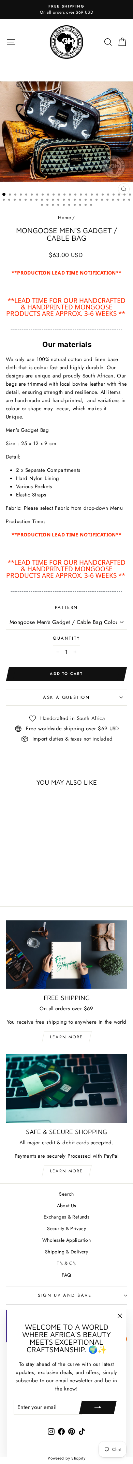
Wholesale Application (66, 1240)
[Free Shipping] (66, 954)
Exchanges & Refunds (66, 1216)
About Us (66, 1205)
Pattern (66, 607)
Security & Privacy (66, 1228)
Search (66, 1193)
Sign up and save (65, 1295)
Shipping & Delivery (66, 1251)
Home (64, 217)
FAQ (66, 1275)
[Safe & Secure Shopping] (66, 1088)
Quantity (66, 638)
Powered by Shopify (66, 1458)
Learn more (66, 1037)
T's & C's (66, 1263)
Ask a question (66, 697)
